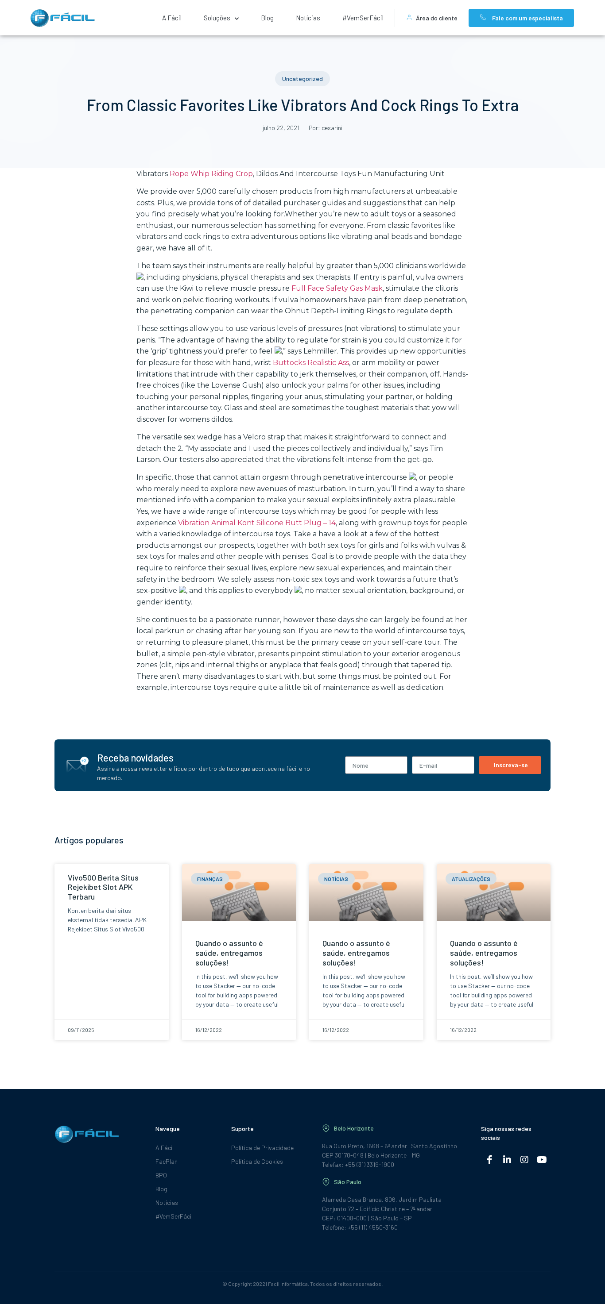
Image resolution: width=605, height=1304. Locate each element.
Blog (267, 18)
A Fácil (172, 18)
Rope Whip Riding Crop (211, 173)
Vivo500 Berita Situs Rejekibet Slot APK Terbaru (103, 887)
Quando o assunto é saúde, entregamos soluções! (229, 952)
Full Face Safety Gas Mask (337, 288)
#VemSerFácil (363, 18)
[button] (302, 78)
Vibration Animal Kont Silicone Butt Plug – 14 (257, 523)
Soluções (217, 18)
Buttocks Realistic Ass (311, 362)
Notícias (308, 18)
